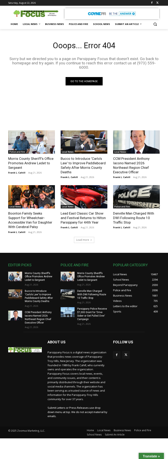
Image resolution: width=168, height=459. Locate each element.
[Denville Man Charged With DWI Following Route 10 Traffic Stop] (136, 196)
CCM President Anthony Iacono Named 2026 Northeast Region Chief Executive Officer (131, 165)
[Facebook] (151, 3)
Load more (82, 240)
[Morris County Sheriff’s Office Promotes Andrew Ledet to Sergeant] (31, 142)
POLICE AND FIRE (75, 265)
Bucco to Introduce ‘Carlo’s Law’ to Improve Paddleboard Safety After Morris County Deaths (83, 165)
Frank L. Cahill (16, 172)
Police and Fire (17, 151)
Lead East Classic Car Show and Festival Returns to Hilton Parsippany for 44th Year (83, 217)
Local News (68, 151)
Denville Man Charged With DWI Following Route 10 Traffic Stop (133, 217)
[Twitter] (157, 3)
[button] (155, 24)
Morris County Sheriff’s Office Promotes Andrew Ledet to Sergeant (30, 163)
